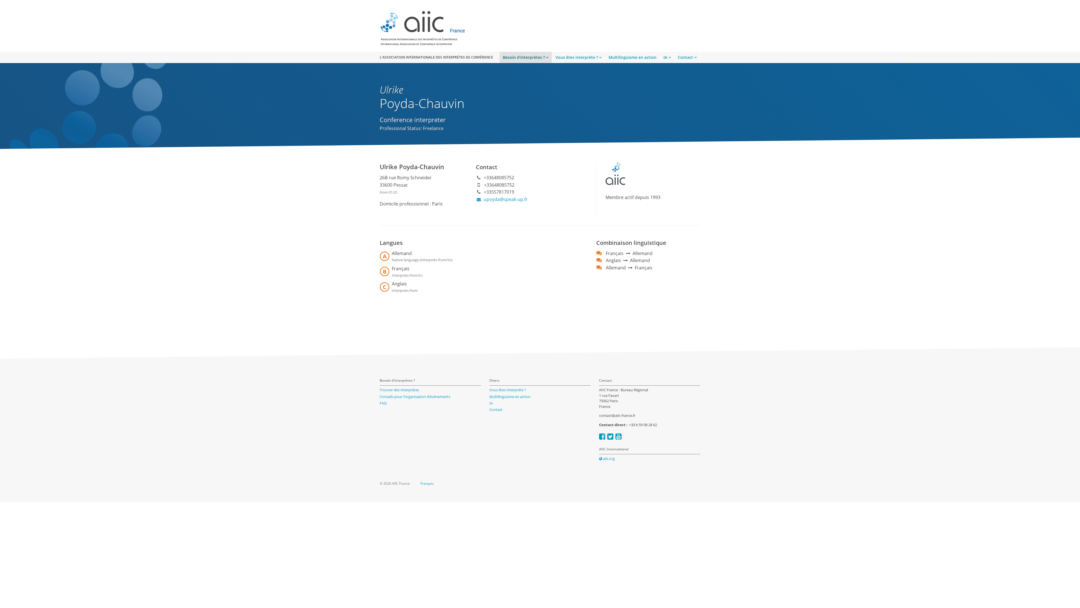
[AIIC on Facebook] (602, 436)
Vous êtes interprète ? (576, 57)
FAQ (383, 403)
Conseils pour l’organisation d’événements (415, 396)
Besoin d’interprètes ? (524, 57)
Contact (685, 57)
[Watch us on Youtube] (618, 436)
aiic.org (608, 458)
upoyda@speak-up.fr (505, 199)
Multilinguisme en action (632, 57)
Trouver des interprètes (399, 389)
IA (665, 57)
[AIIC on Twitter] (610, 436)
